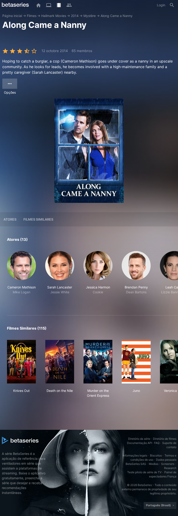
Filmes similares (38, 219)
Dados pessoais (166, 459)
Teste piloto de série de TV (144, 472)
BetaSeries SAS (136, 464)
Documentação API (139, 443)
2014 (75, 16)
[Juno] (136, 362)
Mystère (89, 16)
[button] (21, 277)
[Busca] (172, 5)
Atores (9, 219)
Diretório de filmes (164, 438)
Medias (153, 464)
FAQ (156, 443)
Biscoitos (156, 455)
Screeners (167, 464)
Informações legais (135, 455)
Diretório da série (139, 438)
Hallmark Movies (53, 16)
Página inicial (12, 16)
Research (170, 468)
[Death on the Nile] (59, 362)
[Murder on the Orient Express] (97, 362)
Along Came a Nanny (117, 16)
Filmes (31, 16)
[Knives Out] (21, 362)
